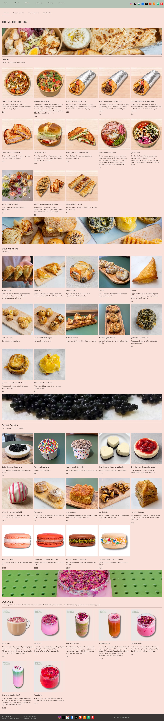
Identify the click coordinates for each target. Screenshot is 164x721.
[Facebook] (143, 4)
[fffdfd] (154, 4)
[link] (6, 13)
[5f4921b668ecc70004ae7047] (146, 4)
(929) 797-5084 (6, 716)
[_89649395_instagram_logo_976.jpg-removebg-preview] (131, 4)
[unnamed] (158, 4)
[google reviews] (139, 4)
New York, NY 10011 (30, 718)
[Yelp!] (161, 4)
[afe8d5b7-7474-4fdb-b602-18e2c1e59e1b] (150, 4)
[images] (67, 717)
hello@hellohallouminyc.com (11, 718)
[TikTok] (135, 4)
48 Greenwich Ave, (30, 716)
